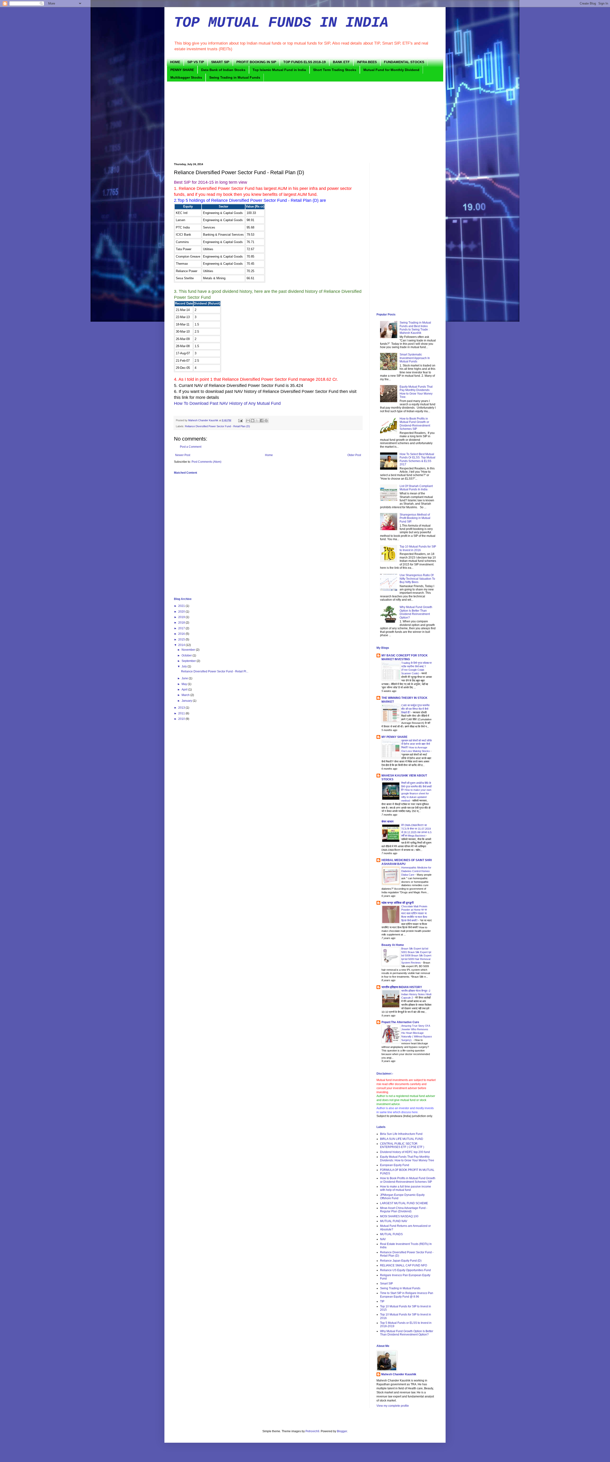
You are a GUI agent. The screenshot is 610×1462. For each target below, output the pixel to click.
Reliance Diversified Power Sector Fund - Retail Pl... (214, 671)
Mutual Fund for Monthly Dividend (391, 70)
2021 (182, 606)
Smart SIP (386, 1283)
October (187, 655)
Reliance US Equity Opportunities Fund (405, 1270)
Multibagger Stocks (186, 77)
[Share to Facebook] (261, 420)
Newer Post (182, 455)
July (185, 666)
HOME (175, 62)
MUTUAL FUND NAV (393, 1221)
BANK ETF (341, 62)
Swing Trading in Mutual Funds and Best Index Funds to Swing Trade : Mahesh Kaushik (415, 328)
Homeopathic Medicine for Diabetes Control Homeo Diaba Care (416, 871)
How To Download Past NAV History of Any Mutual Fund (227, 403)
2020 (182, 611)
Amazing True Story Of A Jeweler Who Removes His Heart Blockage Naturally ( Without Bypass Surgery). (416, 1032)
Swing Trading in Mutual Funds (234, 77)
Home (269, 455)
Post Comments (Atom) (206, 461)
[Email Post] (240, 420)
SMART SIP (220, 62)
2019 (182, 617)
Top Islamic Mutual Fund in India (279, 70)
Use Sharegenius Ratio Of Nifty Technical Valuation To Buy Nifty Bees (417, 579)
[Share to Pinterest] (266, 420)
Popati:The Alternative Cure (400, 1022)
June (185, 678)
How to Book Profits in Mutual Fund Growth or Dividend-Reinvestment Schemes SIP (415, 424)
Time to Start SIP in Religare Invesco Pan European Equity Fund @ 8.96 (406, 1294)
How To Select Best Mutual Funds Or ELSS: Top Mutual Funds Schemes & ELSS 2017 (417, 459)
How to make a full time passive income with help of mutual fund (405, 1188)
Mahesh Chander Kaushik (398, 1374)
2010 (182, 719)
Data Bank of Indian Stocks (223, 70)
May (185, 684)
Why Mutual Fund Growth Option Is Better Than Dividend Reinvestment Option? (416, 612)
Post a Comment (190, 446)
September (189, 661)
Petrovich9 (312, 1431)
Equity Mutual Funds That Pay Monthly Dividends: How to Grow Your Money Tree (407, 1158)
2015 (182, 639)
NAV (383, 1239)
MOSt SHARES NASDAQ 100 (399, 1216)
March (186, 695)
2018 (182, 622)
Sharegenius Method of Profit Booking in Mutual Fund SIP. (415, 518)
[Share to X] (257, 420)
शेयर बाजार (387, 821)
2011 (182, 713)
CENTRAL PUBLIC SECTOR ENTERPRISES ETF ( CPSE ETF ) (402, 1145)
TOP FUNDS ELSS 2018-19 (304, 62)
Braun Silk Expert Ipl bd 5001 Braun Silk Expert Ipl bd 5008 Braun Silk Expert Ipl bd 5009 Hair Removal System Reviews (416, 955)
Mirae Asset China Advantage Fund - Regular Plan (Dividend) (403, 1209)
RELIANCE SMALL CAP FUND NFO (403, 1265)
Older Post (354, 455)
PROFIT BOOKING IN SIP (256, 62)
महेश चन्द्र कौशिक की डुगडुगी (397, 902)
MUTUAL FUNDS (391, 1234)
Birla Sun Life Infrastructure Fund (401, 1134)
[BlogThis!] (252, 420)
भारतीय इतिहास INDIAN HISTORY (401, 987)
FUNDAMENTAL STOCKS (404, 62)
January (187, 700)
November (189, 649)
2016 (182, 633)
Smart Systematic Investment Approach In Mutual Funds (415, 358)
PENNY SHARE (182, 70)
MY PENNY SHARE (394, 737)
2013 (182, 707)
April (185, 689)
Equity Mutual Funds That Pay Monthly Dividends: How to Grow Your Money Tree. (416, 392)
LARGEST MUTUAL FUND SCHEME (404, 1203)
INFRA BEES (367, 62)
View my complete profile (392, 1405)
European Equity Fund (394, 1165)
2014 (182, 645)
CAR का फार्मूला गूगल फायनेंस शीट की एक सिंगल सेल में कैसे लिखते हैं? (415, 709)
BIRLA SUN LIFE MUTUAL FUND (401, 1139)
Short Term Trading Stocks (334, 70)
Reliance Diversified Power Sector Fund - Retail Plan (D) (217, 426)
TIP (382, 1301)
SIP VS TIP (195, 62)
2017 (182, 628)
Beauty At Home (392, 945)
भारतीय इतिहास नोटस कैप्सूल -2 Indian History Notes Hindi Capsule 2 (416, 994)
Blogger (342, 1431)
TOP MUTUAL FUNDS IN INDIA (281, 23)
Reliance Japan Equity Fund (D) (401, 1260)
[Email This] (248, 420)
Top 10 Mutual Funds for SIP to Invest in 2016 (418, 548)
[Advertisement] (305, 122)
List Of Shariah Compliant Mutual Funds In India (416, 487)
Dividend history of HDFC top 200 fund (405, 1152)
